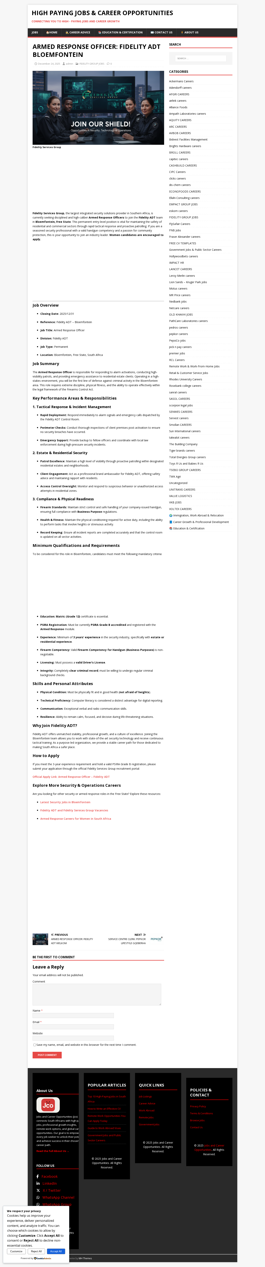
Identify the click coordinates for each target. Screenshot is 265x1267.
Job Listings (145, 1096)
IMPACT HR (176, 263)
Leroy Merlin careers (182, 276)
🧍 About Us (189, 32)
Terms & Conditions (201, 1113)
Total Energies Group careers (187, 457)
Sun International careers (185, 431)
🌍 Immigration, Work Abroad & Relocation (196, 515)
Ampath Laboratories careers (187, 113)
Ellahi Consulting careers (184, 198)
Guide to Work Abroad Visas (104, 1128)
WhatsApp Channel (58, 1197)
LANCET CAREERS (180, 269)
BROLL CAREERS (180, 152)
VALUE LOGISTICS (180, 496)
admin (69, 63)
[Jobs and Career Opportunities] (48, 1111)
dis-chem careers (180, 185)
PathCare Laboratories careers (188, 321)
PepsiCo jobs (177, 340)
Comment (39, 981)
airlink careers (177, 100)
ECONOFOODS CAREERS (185, 191)
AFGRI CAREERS (179, 94)
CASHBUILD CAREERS (183, 165)
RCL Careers (177, 360)
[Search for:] (200, 58)
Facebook (50, 1176)
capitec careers (178, 159)
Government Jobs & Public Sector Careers (195, 249)
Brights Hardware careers (185, 146)
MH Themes (85, 1258)
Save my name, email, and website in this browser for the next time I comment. (86, 1045)
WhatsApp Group (57, 1204)
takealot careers (179, 437)
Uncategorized (178, 483)
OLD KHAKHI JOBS (181, 314)
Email (36, 1022)
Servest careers (179, 418)
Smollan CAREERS (180, 425)
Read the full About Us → (52, 1151)
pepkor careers (178, 334)
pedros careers (178, 327)
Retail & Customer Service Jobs (188, 373)
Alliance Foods (178, 107)
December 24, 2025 (49, 63)
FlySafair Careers (179, 224)
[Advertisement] (98, 180)
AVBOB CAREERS (180, 133)
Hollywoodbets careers (183, 256)
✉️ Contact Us (161, 32)
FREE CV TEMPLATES (182, 243)
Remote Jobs (146, 1117)
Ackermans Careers (181, 81)
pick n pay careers (180, 347)
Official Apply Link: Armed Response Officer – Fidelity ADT (71, 777)
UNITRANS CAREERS (182, 489)
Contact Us (196, 1127)
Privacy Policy (198, 1106)
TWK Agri (175, 476)
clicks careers (177, 178)
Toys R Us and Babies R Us (186, 463)
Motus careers (178, 288)
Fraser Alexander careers (184, 236)
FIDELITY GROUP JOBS (92, 63)
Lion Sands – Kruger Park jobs (188, 282)
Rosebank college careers (185, 386)
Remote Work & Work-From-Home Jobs (194, 366)
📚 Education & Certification (120, 32)
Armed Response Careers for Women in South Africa (75, 818)
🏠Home (51, 32)
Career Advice (147, 1103)
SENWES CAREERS (180, 412)
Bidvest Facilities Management (188, 139)
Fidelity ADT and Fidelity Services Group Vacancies (74, 810)
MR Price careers (180, 295)
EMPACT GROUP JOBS (183, 204)
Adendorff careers (180, 87)
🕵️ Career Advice (77, 32)
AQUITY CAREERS (180, 120)
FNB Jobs (175, 230)
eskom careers (178, 211)
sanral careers (178, 392)
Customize (16, 1251)
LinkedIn (49, 1183)
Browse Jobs (197, 1120)
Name (37, 1010)
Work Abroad (146, 1110)
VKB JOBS (175, 502)
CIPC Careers (177, 172)
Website (38, 1033)
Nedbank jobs (178, 301)
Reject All (36, 1251)
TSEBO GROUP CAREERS (185, 470)
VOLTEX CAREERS (180, 509)
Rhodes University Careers (185, 379)
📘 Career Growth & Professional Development (199, 522)
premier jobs (177, 353)
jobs (35, 32)
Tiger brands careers (182, 450)
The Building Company (183, 444)
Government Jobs (149, 1124)
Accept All (56, 1251)
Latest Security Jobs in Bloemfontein (65, 802)
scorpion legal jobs (181, 405)
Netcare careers (179, 308)
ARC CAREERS (178, 126)
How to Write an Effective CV (104, 1108)
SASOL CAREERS (179, 399)
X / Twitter (52, 1190)
